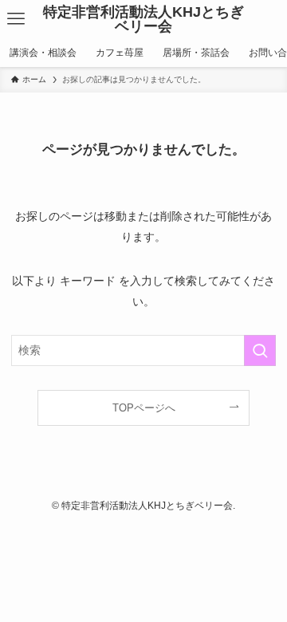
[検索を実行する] (260, 350)
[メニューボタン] (16, 19)
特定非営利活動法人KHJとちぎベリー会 (143, 19)
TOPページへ (143, 408)
